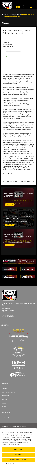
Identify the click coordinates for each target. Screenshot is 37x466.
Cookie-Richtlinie (11, 463)
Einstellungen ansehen (18, 460)
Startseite (6, 14)
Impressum (28, 463)
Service (4, 403)
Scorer (25, 202)
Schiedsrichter (19, 202)
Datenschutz (20, 463)
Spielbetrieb (5, 396)
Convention (10, 202)
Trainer (29, 202)
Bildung (5, 202)
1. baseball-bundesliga (13, 51)
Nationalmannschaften (8, 392)
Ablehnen (18, 455)
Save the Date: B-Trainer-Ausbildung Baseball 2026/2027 (18, 217)
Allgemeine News (15, 14)
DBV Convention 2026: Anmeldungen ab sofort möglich (18, 195)
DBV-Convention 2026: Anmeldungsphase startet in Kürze (18, 235)
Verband (4, 388)
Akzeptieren (18, 449)
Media (4, 407)
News (14, 202)
